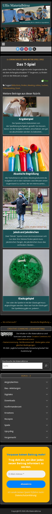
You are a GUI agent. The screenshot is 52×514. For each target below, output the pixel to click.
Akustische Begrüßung (26, 173)
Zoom (17, 88)
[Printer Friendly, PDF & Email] (44, 80)
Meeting (31, 85)
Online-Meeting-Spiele (30, 59)
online (38, 85)
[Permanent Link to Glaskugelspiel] (26, 273)
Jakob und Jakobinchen (26, 232)
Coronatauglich (15, 59)
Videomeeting (8, 88)
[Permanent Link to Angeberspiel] (26, 107)
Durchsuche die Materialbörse (15, 361)
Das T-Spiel (26, 64)
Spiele (41, 59)
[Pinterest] (26, 49)
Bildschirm (16, 85)
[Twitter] (17, 49)
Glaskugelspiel (26, 298)
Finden (24, 85)
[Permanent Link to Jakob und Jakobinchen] (26, 209)
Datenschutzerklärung (25, 495)
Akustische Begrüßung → (40, 322)
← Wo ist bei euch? (8, 322)
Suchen (44, 85)
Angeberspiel (26, 119)
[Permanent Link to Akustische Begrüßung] (26, 153)
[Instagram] (30, 49)
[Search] (34, 49)
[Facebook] (22, 49)
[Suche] (46, 366)
